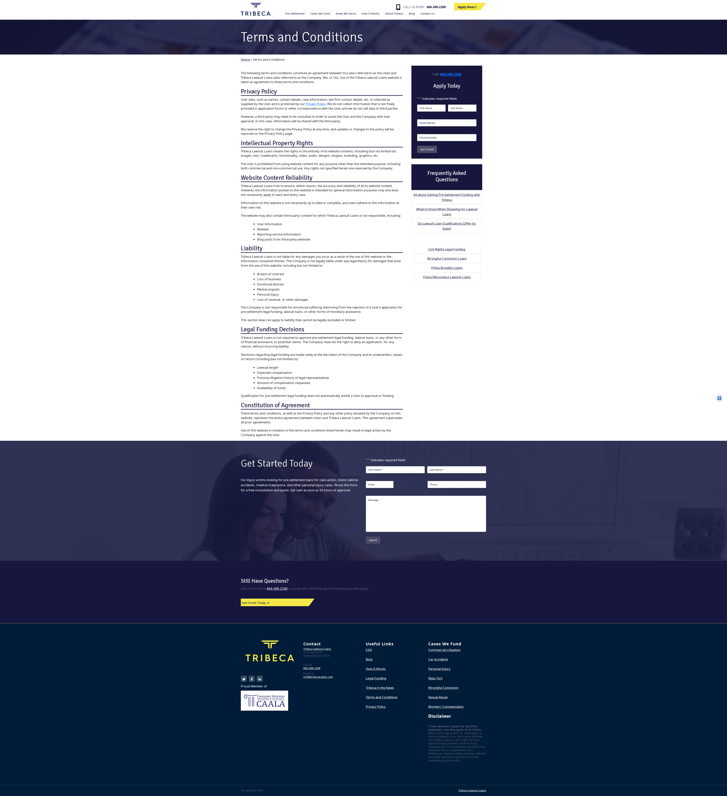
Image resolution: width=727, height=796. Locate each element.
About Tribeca (394, 13)
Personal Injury (439, 669)
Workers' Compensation (446, 706)
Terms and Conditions (382, 697)
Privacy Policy (315, 104)
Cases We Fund (320, 13)
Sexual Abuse (438, 697)
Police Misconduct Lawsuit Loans (447, 277)
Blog (412, 13)
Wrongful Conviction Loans (447, 258)
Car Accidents (438, 659)
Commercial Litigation (444, 650)
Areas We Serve (346, 13)
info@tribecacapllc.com (318, 677)
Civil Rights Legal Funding (446, 249)
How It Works (370, 13)
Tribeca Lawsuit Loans (317, 649)
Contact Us (427, 13)
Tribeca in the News (380, 687)
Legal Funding (376, 678)
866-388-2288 (436, 7)
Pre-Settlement (295, 13)
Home (245, 59)
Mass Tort (435, 678)
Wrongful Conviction (443, 687)
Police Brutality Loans (447, 268)
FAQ (369, 650)
